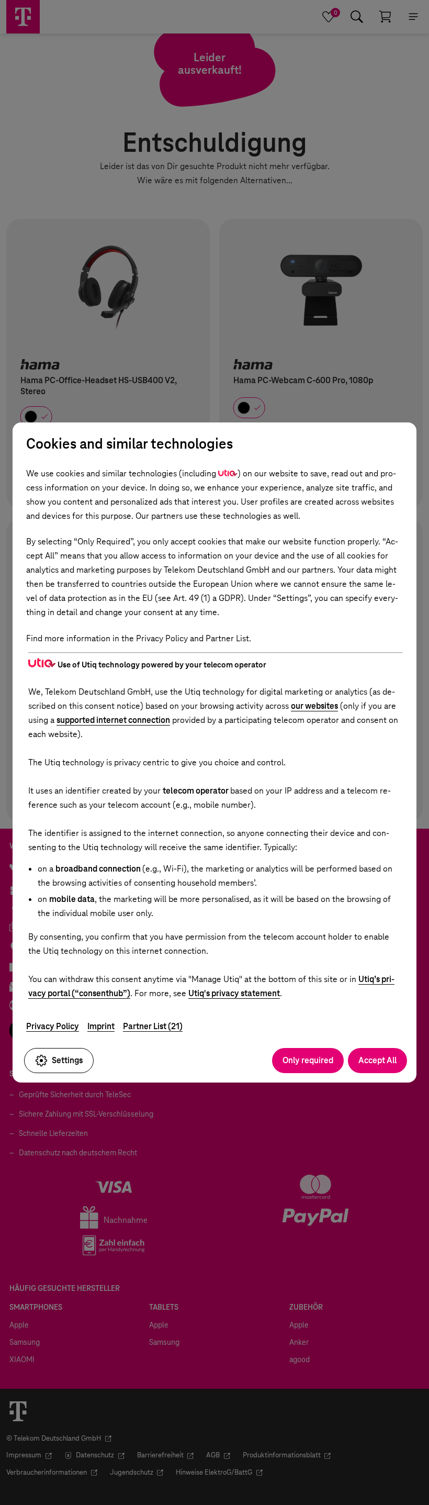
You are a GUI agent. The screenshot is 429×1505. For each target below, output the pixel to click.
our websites (314, 705)
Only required (308, 1060)
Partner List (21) (153, 1026)
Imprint (101, 1026)
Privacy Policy (52, 1026)
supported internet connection (113, 720)
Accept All (377, 1060)
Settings (67, 1060)
